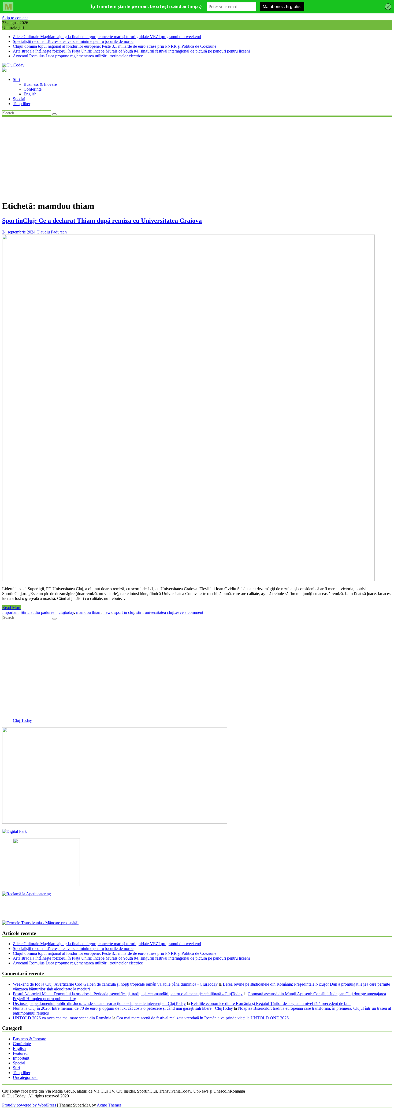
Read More (11, 607)
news (107, 612)
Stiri (16, 79)
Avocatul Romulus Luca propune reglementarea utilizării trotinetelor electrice (78, 56)
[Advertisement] (197, 157)
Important (10, 612)
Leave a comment (188, 612)
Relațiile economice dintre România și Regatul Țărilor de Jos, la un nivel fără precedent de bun (271, 1003)
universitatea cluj (159, 612)
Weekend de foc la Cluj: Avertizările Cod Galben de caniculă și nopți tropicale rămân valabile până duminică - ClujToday (115, 984)
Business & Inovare (40, 84)
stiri (139, 612)
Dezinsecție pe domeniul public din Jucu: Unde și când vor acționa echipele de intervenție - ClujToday (99, 1003)
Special (19, 98)
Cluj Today (22, 720)
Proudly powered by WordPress (29, 1105)
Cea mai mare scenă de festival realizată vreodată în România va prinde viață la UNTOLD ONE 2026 (202, 1018)
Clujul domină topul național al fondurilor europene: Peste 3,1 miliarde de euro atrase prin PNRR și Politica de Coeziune (114, 46)
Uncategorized (25, 1077)
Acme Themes (109, 1105)
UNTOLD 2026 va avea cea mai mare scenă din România (62, 1018)
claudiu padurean (42, 612)
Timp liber (21, 103)
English (30, 94)
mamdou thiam (88, 612)
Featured (20, 1053)
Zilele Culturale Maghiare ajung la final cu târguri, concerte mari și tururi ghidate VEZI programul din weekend (107, 36)
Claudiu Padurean (51, 232)
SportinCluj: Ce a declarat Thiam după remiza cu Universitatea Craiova (102, 220)
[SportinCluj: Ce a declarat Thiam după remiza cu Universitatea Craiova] (188, 579)
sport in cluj (124, 612)
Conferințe (33, 89)
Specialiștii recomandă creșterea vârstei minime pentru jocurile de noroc (73, 41)
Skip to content (15, 18)
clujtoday (66, 612)
